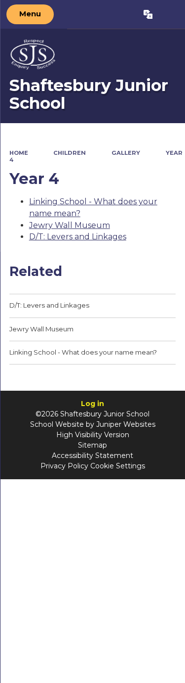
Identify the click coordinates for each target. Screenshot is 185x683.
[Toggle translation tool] (148, 14)
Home (18, 152)
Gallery (125, 152)
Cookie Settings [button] (117, 465)
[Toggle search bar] (168, 14)
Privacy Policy (64, 465)
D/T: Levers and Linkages (77, 236)
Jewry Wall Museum (69, 225)
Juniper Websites (125, 424)
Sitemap (92, 445)
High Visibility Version (92, 434)
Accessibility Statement (92, 455)
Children (69, 152)
